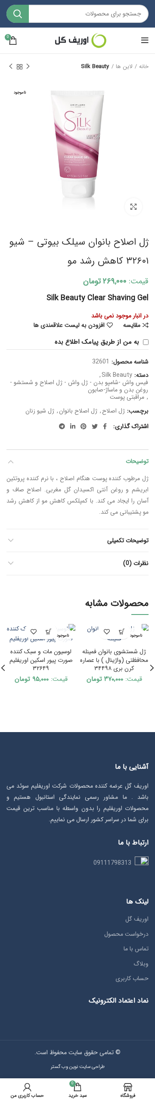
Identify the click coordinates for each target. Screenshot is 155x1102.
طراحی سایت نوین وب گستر (78, 1067)
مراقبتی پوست (127, 397)
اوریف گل (137, 919)
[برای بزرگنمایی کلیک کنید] (133, 206)
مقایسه (131, 325)
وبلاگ (141, 964)
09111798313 (112, 863)
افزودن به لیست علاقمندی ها (69, 325)
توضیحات (137, 461)
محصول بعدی (10, 66)
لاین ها (124, 67)
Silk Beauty (95, 67)
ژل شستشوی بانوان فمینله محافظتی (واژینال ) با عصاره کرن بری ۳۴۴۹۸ (114, 660)
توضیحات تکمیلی (128, 540)
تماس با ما (136, 949)
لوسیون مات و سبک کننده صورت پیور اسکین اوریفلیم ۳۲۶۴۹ (41, 660)
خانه (144, 67)
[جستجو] (17, 14)
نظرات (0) (136, 563)
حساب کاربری (132, 979)
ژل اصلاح (113, 411)
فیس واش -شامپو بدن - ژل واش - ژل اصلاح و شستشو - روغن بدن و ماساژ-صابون (79, 386)
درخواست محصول (126, 934)
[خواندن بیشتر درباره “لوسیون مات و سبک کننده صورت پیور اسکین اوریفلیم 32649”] (48, 631)
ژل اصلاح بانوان (78, 411)
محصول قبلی (28, 66)
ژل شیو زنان (39, 411)
